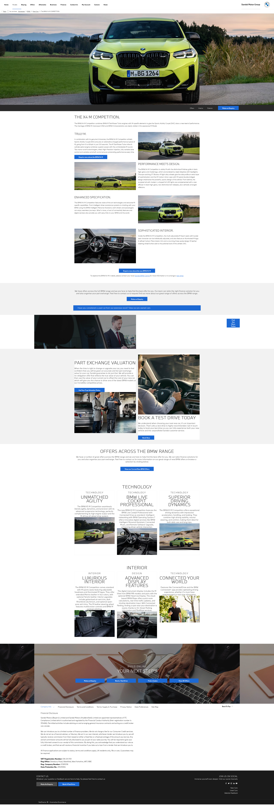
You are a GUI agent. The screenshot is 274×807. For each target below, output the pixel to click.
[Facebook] (226, 783)
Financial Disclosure (66, 707)
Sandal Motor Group (250, 4)
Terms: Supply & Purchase (107, 707)
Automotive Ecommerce (58, 802)
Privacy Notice (126, 707)
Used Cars (234, 790)
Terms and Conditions (85, 707)
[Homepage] (267, 4)
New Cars (36, 11)
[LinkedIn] (234, 783)
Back (4, 11)
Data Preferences (141, 707)
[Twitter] (229, 783)
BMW (28, 11)
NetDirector (43, 802)
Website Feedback (231, 793)
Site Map (154, 707)
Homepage (21, 11)
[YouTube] (236, 783)
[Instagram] (231, 783)
